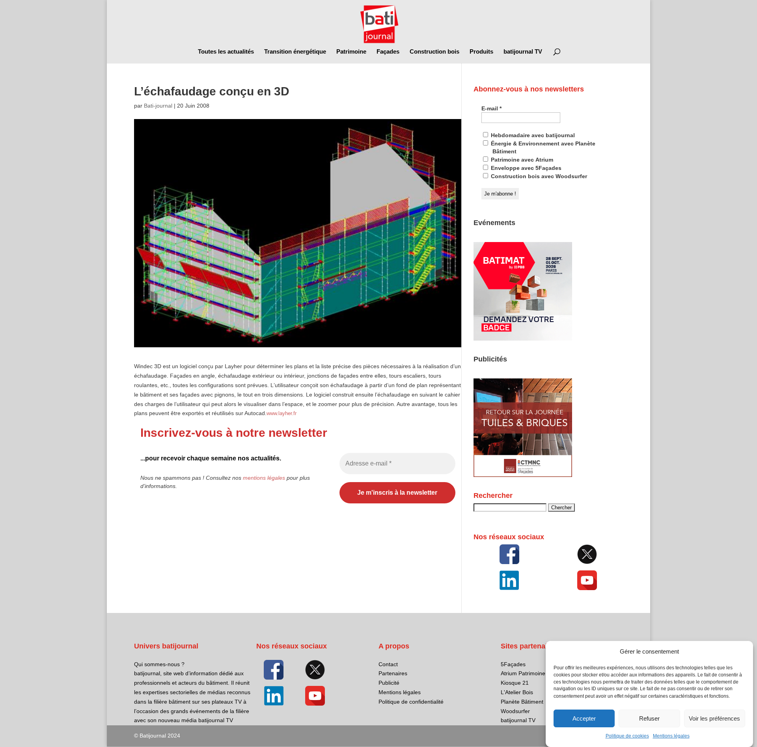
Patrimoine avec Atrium (521, 159)
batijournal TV (522, 52)
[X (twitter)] (587, 554)
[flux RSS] (509, 554)
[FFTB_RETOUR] (523, 475)
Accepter (584, 718)
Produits (481, 52)
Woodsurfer (515, 711)
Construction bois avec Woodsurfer (538, 176)
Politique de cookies (627, 736)
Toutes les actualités (226, 52)
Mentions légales (671, 736)
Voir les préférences (714, 718)
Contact (388, 664)
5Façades (513, 664)
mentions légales (264, 478)
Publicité (388, 683)
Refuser (649, 718)
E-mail (491, 108)
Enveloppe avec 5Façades (525, 168)
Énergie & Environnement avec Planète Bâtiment (542, 147)
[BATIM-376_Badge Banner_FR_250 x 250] (523, 338)
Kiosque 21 (515, 683)
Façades (388, 52)
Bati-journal (158, 105)
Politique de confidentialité (411, 702)
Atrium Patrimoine (523, 673)
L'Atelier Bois (517, 692)
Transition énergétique (295, 52)
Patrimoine (351, 52)
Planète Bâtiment (522, 702)
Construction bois (434, 52)
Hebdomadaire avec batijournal (532, 135)
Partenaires (392, 673)
